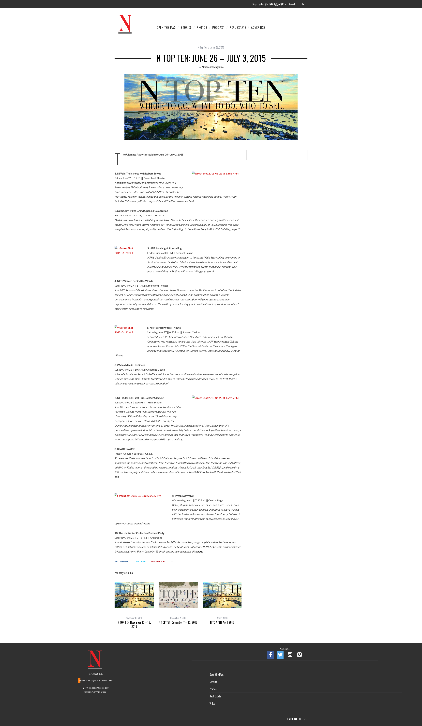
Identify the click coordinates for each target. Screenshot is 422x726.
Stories (213, 682)
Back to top (295, 719)
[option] (134, 605)
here (199, 551)
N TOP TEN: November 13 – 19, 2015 (134, 624)
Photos (213, 689)
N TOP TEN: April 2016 (222, 622)
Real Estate (215, 696)
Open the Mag (217, 674)
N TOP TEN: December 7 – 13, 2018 (178, 622)
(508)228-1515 (96, 674)
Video (212, 704)
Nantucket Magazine (213, 67)
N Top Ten (203, 47)
